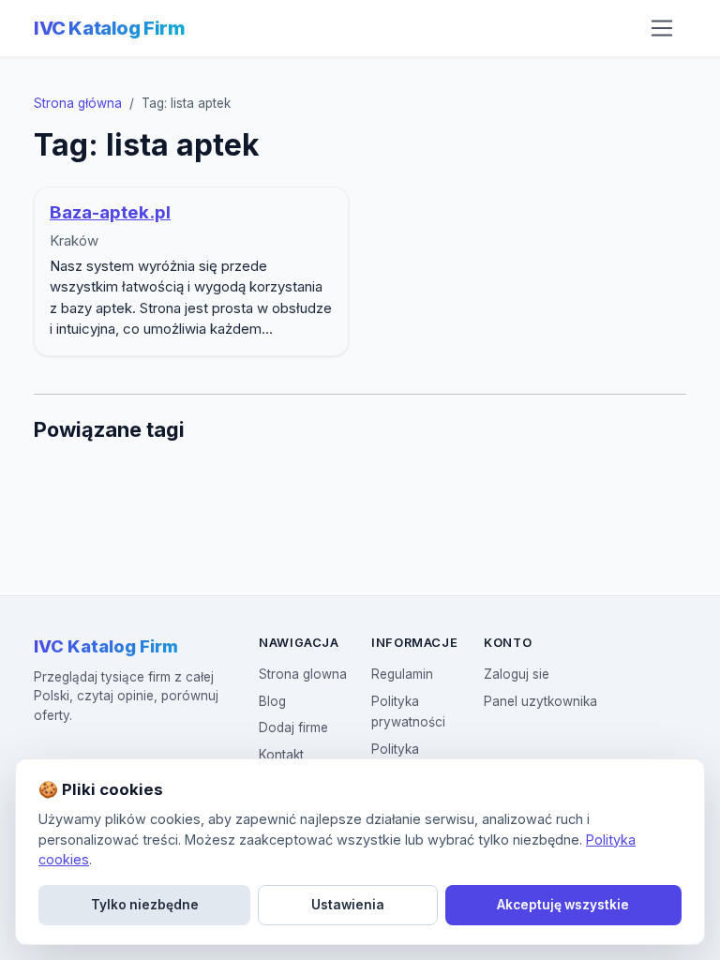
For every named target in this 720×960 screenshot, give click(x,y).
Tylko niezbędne (145, 904)
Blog (272, 701)
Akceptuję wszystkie (563, 904)
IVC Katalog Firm (110, 28)
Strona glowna (303, 674)
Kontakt (281, 754)
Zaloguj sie (516, 674)
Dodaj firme (293, 727)
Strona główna (78, 103)
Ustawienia (347, 904)
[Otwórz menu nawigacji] (662, 28)
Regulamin (402, 674)
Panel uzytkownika (540, 701)
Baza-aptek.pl (110, 212)
